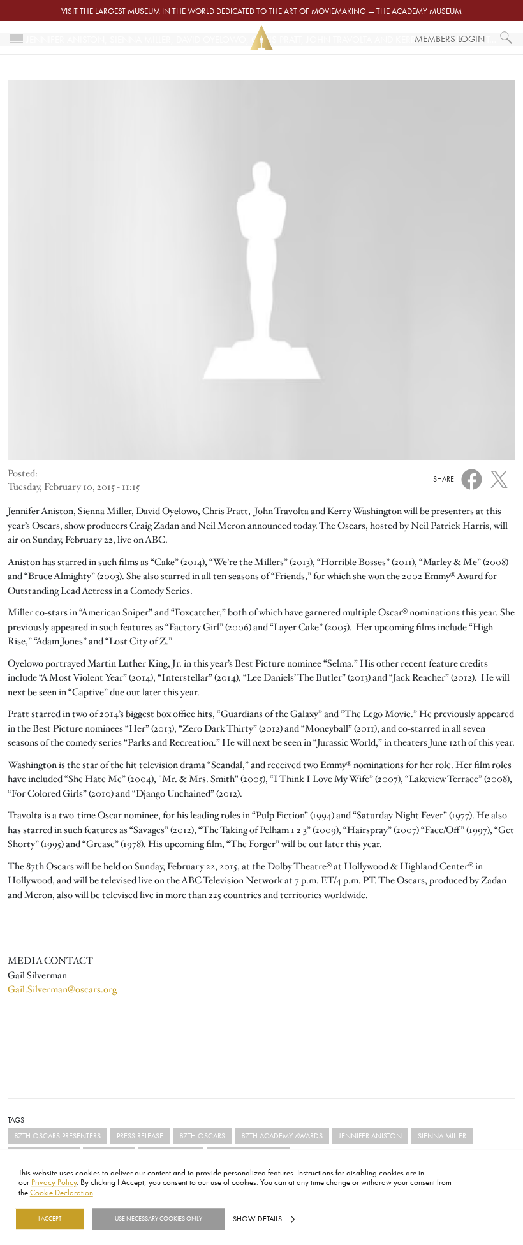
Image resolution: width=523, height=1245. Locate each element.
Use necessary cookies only (158, 1219)
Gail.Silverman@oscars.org (62, 989)
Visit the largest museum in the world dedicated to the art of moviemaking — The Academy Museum (261, 11)
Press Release (140, 1135)
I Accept (49, 1219)
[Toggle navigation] (16, 37)
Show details (257, 1218)
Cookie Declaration (61, 1192)
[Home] (261, 38)
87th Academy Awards (282, 1135)
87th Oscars (202, 1135)
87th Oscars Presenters (57, 1135)
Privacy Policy (54, 1182)
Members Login (450, 39)
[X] (499, 476)
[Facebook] (471, 477)
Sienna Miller (442, 1135)
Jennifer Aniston (370, 1135)
